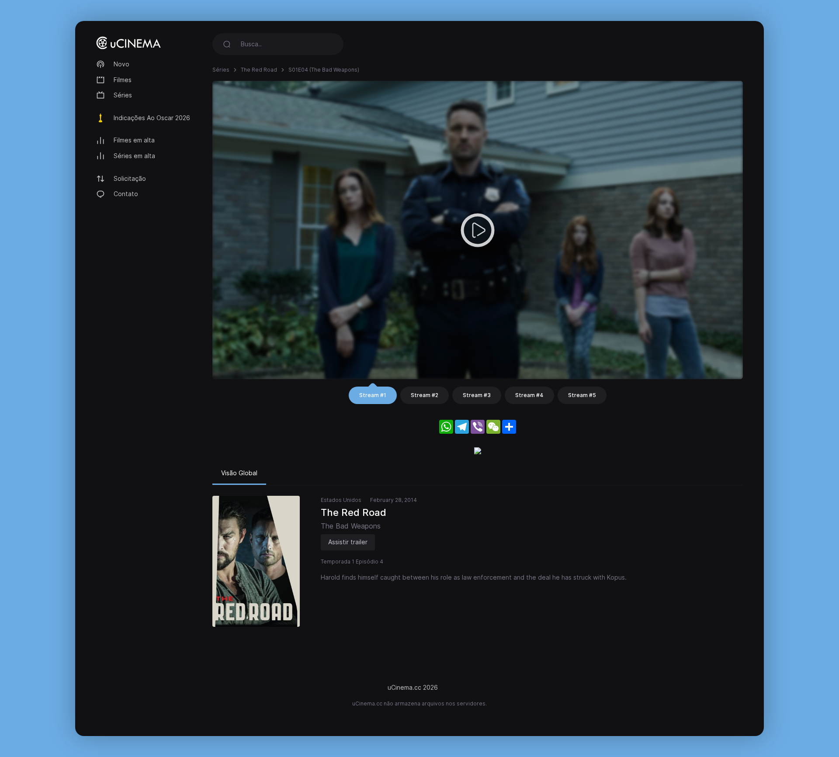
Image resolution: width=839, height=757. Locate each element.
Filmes (123, 79)
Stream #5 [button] (582, 395)
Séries (123, 95)
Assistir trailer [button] (347, 542)
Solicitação (130, 178)
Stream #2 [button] (424, 395)
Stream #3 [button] (477, 395)
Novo (121, 64)
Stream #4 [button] (529, 395)
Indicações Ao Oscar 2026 (152, 117)
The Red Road (259, 69)
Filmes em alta (134, 140)
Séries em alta (134, 155)
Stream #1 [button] (372, 395)
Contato (126, 193)
